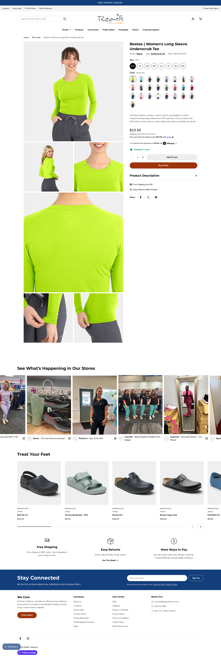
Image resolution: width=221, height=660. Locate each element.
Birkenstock (23, 509)
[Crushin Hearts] (175, 79)
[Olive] (166, 87)
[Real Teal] (183, 87)
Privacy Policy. (172, 584)
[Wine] (166, 96)
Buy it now (163, 165)
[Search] (64, 18)
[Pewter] (192, 96)
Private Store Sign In (211, 8)
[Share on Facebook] (141, 197)
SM (147, 66)
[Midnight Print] (150, 87)
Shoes (20, 512)
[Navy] (158, 87)
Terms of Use (158, 584)
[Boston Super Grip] (182, 483)
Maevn (139, 54)
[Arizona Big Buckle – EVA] (87, 483)
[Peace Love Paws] (183, 96)
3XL (183, 66)
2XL (175, 66)
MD (154, 66)
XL (168, 66)
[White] (158, 96)
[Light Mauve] (192, 79)
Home (26, 37)
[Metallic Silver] (141, 87)
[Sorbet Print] (141, 96)
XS (140, 66)
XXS (133, 66)
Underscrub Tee (158, 54)
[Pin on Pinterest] (156, 197)
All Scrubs (36, 37)
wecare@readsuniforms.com (167, 602)
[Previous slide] (193, 527)
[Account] (193, 18)
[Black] (150, 79)
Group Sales (17, 8)
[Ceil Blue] (166, 79)
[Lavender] (175, 96)
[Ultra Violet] (150, 96)
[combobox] (42, 19)
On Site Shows (30, 8)
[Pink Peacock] (175, 87)
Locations (5, 8)
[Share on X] (148, 197)
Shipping (133, 134)
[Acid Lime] (133, 79)
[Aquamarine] (141, 79)
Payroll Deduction (45, 8)
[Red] (192, 87)
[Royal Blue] (133, 96)
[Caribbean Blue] (158, 79)
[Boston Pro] (134, 483)
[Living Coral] (133, 87)
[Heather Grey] (183, 79)
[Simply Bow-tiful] (133, 104)
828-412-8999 (160, 606)
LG (161, 66)
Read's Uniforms (31, 647)
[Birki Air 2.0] (39, 483)
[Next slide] (201, 527)
